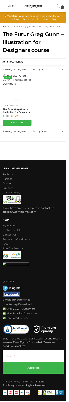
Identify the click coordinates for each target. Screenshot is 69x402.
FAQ (5, 243)
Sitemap (28, 381)
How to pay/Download (17, 304)
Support (8, 188)
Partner (7, 178)
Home (6, 26)
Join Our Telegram (14, 248)
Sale (18, 106)
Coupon (7, 183)
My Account (10, 225)
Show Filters (15, 62)
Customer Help (12, 230)
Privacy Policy (11, 192)
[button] (60, 6)
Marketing (9, 106)
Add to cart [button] (17, 122)
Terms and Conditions (16, 239)
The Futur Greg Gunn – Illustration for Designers (16, 111)
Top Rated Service (17, 318)
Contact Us (9, 234)
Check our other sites (16, 299)
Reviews (8, 174)
